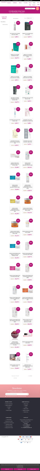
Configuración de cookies (9, 427)
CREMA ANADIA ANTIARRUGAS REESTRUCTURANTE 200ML (28, 164)
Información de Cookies (9, 421)
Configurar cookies (33, 469)
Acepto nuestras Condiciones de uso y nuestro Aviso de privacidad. (16, 396)
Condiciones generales (8, 424)
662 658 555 (27, 426)
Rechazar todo (20, 469)
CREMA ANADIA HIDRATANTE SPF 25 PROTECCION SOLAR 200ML (15, 320)
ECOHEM (26, 405)
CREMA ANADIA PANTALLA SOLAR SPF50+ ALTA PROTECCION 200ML (27, 320)
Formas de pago (8, 419)
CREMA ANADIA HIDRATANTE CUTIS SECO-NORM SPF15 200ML (15, 298)
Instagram (2, 436)
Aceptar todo (7, 469)
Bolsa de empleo (9, 410)
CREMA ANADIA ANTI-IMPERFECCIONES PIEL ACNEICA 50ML (15, 164)
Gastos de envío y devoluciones (9, 422)
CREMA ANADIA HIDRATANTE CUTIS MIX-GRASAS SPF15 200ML (27, 276)
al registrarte (17, 0)
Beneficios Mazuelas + (8, 405)
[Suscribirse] (27, 394)
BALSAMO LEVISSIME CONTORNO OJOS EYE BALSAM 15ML (15, 98)
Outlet (9, 408)
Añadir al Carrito (16, 24)
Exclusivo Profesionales (8, 403)
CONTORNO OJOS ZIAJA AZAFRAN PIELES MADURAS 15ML (15, 142)
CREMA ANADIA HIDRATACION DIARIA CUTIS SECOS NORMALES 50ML (14, 254)
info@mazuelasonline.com (27, 427)
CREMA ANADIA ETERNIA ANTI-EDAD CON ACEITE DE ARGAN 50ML (15, 232)
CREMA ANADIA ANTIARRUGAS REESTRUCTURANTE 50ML (15, 186)
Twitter (5, 436)
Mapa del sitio (25, 408)
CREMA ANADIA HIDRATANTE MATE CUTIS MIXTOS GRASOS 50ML (27, 298)
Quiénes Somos (25, 403)
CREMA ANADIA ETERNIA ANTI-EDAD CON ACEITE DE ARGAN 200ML (28, 209)
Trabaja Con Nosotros (25, 410)
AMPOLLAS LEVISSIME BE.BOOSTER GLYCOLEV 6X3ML (27, 55)
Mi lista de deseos (5, 24)
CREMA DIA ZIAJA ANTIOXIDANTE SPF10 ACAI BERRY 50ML (28, 366)
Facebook (7, 436)
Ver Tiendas (26, 423)
